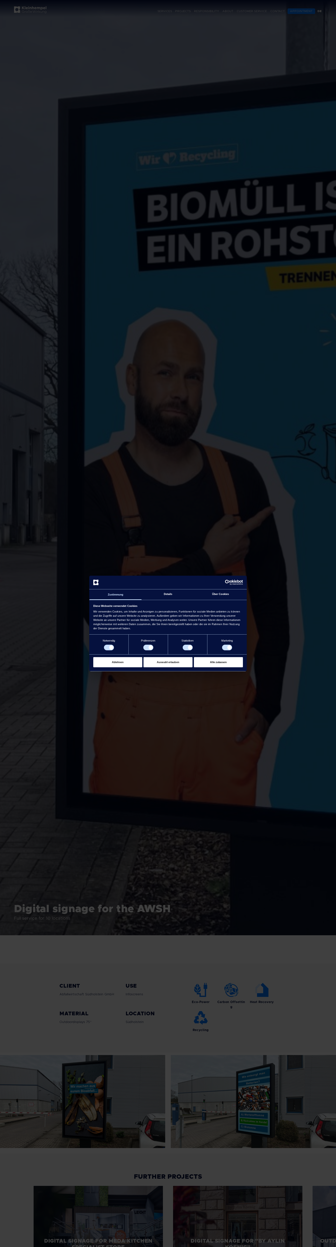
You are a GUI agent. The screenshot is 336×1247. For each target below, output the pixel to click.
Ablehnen (118, 662)
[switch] (148, 647)
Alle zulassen (218, 662)
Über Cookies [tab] (220, 594)
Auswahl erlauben (168, 662)
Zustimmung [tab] (115, 594)
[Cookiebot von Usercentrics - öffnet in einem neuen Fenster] (227, 582)
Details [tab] (168, 594)
